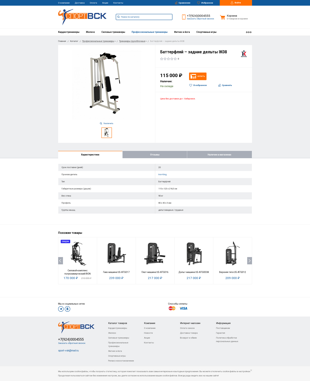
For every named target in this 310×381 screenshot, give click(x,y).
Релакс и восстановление (121, 361)
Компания (149, 323)
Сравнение (184, 3)
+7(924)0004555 (198, 16)
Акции (105, 3)
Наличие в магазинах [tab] (219, 154)
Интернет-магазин (190, 323)
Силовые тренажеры (113, 32)
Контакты (118, 3)
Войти (237, 2)
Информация (223, 323)
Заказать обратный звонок (200, 18)
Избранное (207, 3)
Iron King (162, 174)
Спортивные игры (206, 32)
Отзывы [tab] (155, 154)
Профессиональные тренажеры (150, 32)
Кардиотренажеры (68, 32)
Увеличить (108, 123)
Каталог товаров (117, 323)
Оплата (93, 3)
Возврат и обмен (188, 338)
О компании (64, 3)
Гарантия (220, 333)
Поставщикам (223, 328)
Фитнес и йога (182, 32)
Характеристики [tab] (90, 154)
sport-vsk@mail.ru (68, 350)
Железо (90, 32)
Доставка (80, 3)
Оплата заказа (187, 328)
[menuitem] (69, 32)
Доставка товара (189, 333)
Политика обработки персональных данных (227, 340)
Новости (148, 333)
